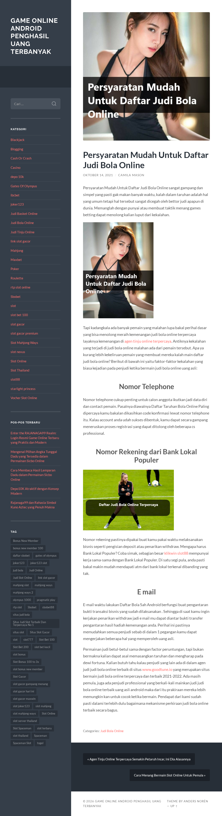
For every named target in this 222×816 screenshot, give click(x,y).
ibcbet (15, 195)
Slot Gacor (19, 676)
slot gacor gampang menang (30, 684)
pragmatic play (46, 600)
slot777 (28, 639)
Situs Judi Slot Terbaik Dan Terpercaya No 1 (29, 623)
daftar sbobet (21, 555)
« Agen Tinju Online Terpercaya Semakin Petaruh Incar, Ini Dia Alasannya (139, 759)
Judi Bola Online (22, 223)
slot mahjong (43, 706)
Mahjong (17, 250)
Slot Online (18, 361)
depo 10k (17, 177)
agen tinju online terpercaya (147, 341)
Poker (15, 269)
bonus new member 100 (28, 548)
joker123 (17, 204)
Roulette (17, 278)
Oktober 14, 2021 (98, 175)
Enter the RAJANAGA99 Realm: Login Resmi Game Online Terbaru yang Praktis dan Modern (35, 437)
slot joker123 (21, 706)
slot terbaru (44, 728)
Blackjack (17, 140)
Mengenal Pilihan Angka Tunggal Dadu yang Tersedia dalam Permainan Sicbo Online (34, 456)
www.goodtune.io (157, 669)
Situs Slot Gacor (40, 632)
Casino (15, 167)
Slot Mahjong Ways (24, 343)
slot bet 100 (19, 315)
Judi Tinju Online (22, 232)
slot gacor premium (24, 333)
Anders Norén (196, 801)
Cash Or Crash (21, 158)
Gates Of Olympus (24, 186)
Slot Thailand (20, 370)
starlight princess (23, 389)
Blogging (17, 149)
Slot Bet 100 (47, 639)
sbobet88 (48, 607)
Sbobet (16, 297)
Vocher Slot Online (24, 398)
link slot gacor (21, 241)
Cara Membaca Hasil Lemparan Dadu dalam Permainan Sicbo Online (33, 474)
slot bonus (19, 654)
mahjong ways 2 (23, 592)
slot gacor (18, 324)
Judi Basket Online (24, 214)
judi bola (18, 570)
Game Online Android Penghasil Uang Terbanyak (34, 36)
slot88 (15, 379)
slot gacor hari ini (23, 691)
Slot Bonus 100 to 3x (26, 661)
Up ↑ (174, 806)
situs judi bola (21, 614)
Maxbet (16, 260)
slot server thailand (25, 721)
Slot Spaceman (22, 728)
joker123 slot (38, 563)
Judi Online (36, 570)
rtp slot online (20, 287)
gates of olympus (46, 555)
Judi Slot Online (22, 577)
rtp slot (17, 607)
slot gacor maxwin (24, 698)
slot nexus (18, 352)
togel (40, 743)
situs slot (18, 632)
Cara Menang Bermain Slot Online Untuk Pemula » (170, 775)
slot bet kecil (42, 647)
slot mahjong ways (24, 713)
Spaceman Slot (22, 743)
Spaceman (40, 735)
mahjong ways (43, 585)
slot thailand (20, 735)
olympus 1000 (22, 600)
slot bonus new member (27, 669)
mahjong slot (21, 585)
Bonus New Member (25, 540)
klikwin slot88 (176, 553)
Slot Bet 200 (21, 647)
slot (13, 306)
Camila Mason (131, 175)
